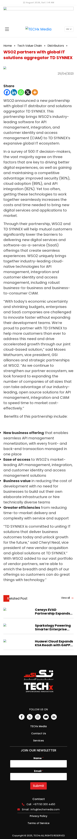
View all (65, 598)
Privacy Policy (38, 816)
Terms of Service (38, 823)
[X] (28, 92)
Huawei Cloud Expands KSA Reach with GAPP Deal (54, 643)
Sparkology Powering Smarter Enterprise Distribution (53, 627)
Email (38, 771)
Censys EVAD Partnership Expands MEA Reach (52, 611)
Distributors (55, 46)
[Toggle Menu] (7, 29)
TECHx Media (38, 726)
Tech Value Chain (29, 46)
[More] (35, 92)
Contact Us (38, 733)
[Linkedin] (14, 92)
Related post (17, 598)
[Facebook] (7, 92)
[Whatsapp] (21, 92)
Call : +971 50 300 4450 (41, 804)
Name (38, 758)
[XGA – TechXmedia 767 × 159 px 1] (38, 14)
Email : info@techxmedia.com (41, 809)
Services (38, 740)
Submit (38, 786)
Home (7, 46)
